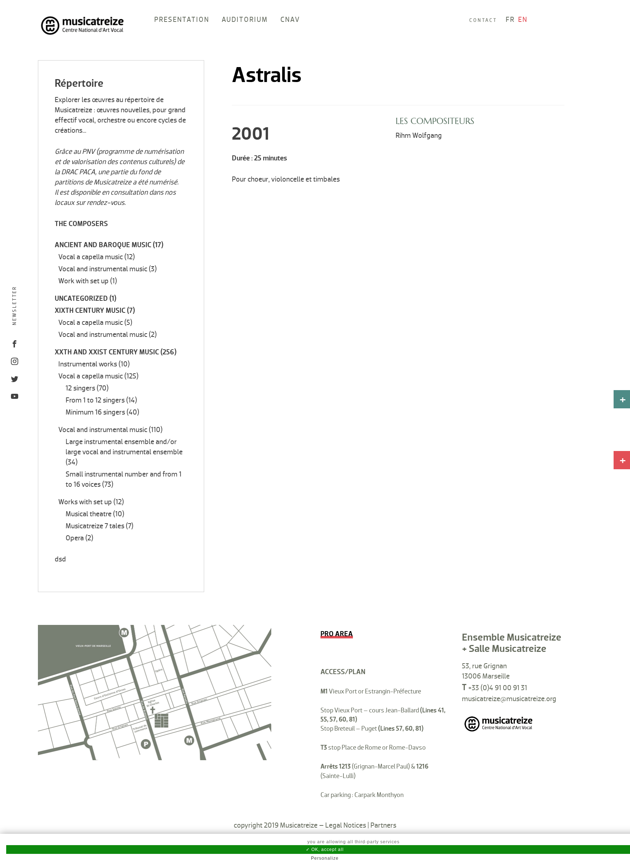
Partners (383, 825)
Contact (483, 20)
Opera (75, 538)
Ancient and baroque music (103, 245)
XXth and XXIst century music (107, 352)
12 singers (80, 388)
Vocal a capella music (90, 257)
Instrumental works (87, 364)
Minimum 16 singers (95, 412)
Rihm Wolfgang (419, 135)
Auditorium (245, 19)
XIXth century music (90, 310)
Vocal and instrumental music (102, 269)
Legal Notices (345, 825)
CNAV (290, 19)
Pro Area (336, 634)
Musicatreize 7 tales (95, 526)
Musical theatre (89, 514)
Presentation (181, 19)
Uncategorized (81, 298)
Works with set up (85, 502)
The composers (81, 223)
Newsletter (14, 305)
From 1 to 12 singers (95, 400)
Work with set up (83, 281)
